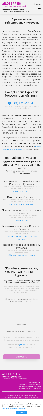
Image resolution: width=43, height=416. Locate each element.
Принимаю (21, 413)
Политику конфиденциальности (13, 408)
